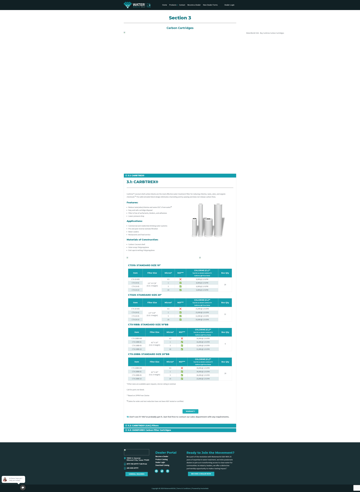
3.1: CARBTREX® (135, 176)
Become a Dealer (161, 456)
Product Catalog (161, 459)
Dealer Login (160, 462)
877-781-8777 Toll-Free (137, 464)
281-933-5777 (132, 468)
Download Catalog (162, 465)
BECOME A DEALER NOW (201, 474)
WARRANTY (190, 411)
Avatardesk (204, 488)
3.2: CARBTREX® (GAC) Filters (143, 426)
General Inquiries (136, 474)
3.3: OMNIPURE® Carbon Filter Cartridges (149, 430)
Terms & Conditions (184, 488)
